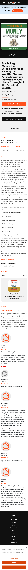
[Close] (26, 547)
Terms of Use (14, 528)
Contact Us (14, 536)
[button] (3, 275)
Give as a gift (15, 128)
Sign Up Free (17, 10)
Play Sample (15, 54)
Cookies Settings (14, 558)
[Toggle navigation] (4, 2)
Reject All (14, 562)
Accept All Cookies (14, 567)
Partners (14, 525)
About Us (14, 519)
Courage (11, 94)
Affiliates (14, 530)
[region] (14, 557)
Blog (14, 533)
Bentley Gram (11, 91)
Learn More (14, 542)
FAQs (14, 522)
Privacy (14, 539)
